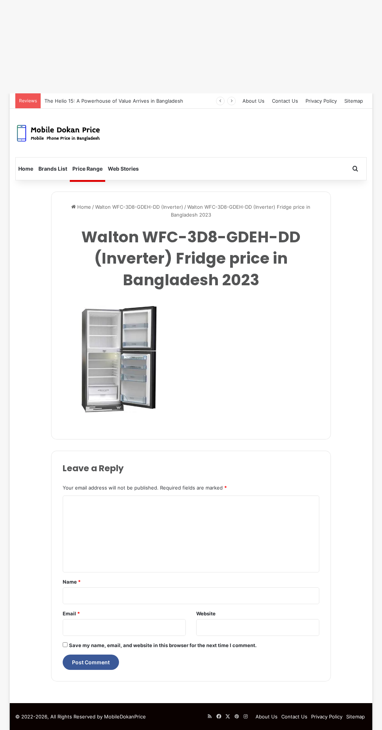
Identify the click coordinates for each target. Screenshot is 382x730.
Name (72, 582)
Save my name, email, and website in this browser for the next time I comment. (163, 645)
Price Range (87, 168)
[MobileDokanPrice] (58, 133)
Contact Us (285, 101)
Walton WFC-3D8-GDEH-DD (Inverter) (139, 207)
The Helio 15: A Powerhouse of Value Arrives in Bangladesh (113, 101)
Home (25, 168)
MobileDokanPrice (125, 717)
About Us (253, 101)
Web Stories (123, 168)
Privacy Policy (321, 101)
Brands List (52, 168)
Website (206, 613)
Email (71, 613)
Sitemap (353, 101)
